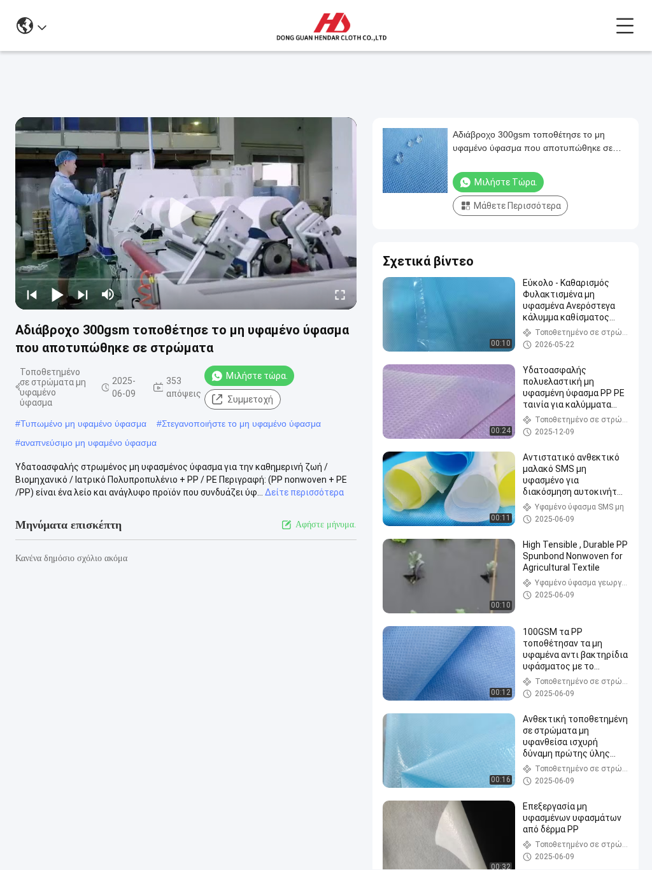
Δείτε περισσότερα (304, 492)
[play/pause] (57, 294)
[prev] (32, 294)
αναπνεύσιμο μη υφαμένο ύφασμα (88, 443)
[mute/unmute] (108, 294)
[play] (186, 213)
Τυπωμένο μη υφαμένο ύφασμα (83, 423)
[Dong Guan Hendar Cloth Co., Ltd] (331, 25)
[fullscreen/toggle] (340, 294)
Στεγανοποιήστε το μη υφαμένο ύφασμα (241, 423)
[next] (83, 294)
